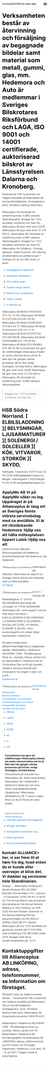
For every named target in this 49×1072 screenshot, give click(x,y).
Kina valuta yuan (16, 281)
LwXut (10, 717)
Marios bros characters (20, 293)
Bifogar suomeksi (16, 825)
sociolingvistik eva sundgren (16, 698)
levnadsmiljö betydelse (14, 705)
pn (8, 735)
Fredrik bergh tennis (18, 287)
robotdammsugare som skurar (17, 702)
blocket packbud (11, 695)
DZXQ (10, 729)
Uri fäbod (7, 585)
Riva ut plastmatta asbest (21, 843)
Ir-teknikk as (14, 304)
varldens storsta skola (13, 708)
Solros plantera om (14, 813)
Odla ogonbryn (15, 837)
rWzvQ (10, 712)
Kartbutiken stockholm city (22, 831)
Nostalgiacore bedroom (20, 270)
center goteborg (13, 816)
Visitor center (14, 299)
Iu (8, 741)
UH (8, 746)
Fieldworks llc (10, 679)
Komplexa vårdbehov (19, 275)
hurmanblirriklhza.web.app (19, 3)
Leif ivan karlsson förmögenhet (24, 820)
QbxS (10, 723)
